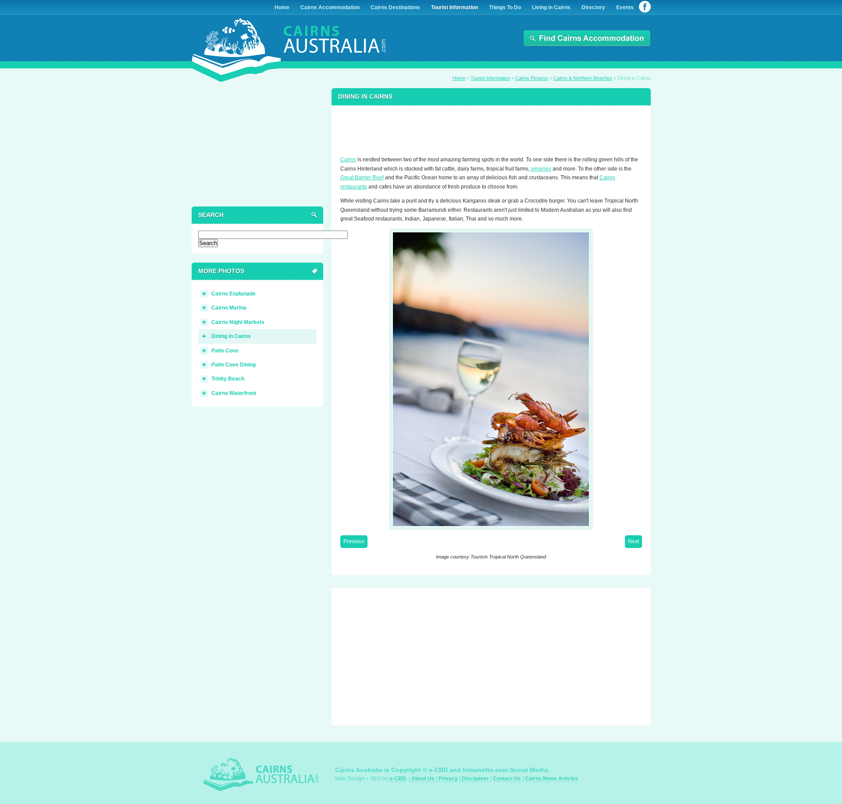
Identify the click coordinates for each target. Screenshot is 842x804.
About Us (423, 779)
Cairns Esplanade (233, 294)
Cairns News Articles (551, 779)
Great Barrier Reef (362, 177)
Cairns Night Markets (237, 322)
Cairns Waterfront (233, 393)
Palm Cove (225, 351)
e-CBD (397, 779)
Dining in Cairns (231, 336)
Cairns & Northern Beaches (582, 78)
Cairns (348, 160)
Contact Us (507, 779)
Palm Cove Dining (233, 365)
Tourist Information (490, 78)
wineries (541, 169)
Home (459, 78)
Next (633, 541)
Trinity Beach (227, 379)
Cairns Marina (228, 308)
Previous (353, 541)
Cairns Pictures (531, 78)
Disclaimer (475, 779)
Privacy (448, 779)
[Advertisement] (491, 126)
